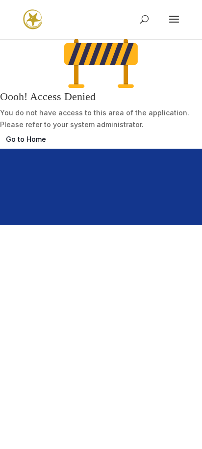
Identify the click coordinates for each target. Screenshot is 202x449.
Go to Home (26, 139)
